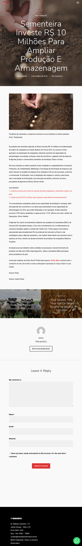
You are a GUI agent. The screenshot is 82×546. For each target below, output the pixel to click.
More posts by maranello (41, 349)
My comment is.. (15, 380)
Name (12, 414)
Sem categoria (41, 16)
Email (11, 427)
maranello (23, 76)
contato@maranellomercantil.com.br (24, 537)
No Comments (57, 76)
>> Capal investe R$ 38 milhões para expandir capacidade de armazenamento (38, 197)
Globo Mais (55, 260)
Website (12, 439)
